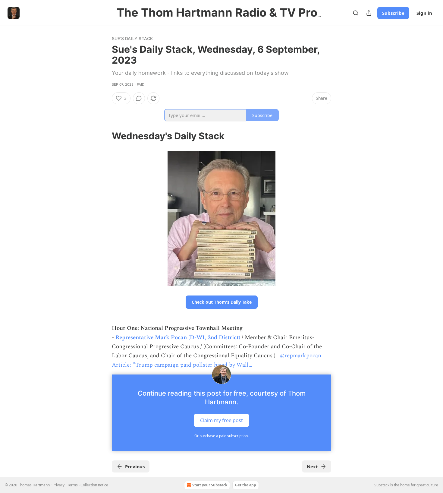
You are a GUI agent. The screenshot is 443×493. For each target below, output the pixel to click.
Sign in (424, 13)
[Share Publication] (369, 13)
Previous (135, 466)
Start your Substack (209, 485)
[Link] (103, 136)
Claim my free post (221, 420)
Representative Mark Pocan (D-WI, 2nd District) (177, 337)
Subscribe (393, 13)
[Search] (356, 13)
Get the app (245, 485)
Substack (381, 485)
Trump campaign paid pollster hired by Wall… (193, 365)
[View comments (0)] (139, 98)
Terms (72, 485)
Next (312, 466)
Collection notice (94, 485)
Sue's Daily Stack (132, 38)
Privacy (58, 485)
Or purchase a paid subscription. (221, 435)
